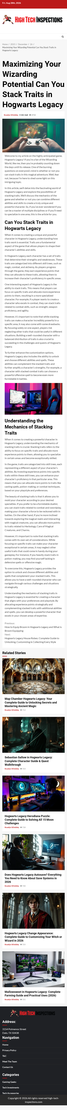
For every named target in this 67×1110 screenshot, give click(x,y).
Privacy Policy (9, 1050)
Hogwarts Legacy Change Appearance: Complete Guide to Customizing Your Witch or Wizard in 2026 (33, 911)
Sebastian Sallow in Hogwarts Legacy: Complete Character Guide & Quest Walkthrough (33, 735)
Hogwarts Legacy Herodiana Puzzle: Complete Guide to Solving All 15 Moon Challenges (33, 793)
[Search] (63, 37)
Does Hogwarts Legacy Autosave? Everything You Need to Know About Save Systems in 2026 (33, 852)
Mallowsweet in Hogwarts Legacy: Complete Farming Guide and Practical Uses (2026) (33, 969)
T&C (4, 1056)
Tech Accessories (10, 1093)
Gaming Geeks (9, 1082)
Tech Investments (10, 1087)
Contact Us (7, 1067)
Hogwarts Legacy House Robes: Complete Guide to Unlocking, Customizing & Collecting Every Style (32, 638)
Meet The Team (9, 1061)
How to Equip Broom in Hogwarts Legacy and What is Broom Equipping (33, 627)
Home (5, 1044)
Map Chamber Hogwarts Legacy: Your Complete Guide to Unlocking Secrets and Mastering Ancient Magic (33, 676)
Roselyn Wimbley (11, 115)
